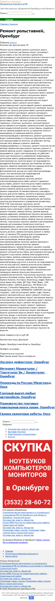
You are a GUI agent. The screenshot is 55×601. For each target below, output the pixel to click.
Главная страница (9, 24)
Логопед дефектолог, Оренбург (24, 362)
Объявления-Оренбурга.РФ (14, 4)
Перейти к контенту (10, 1)
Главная (9, 19)
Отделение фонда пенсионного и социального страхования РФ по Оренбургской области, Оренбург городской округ (26, 515)
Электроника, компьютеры (22, 434)
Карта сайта (11, 556)
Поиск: (3, 13)
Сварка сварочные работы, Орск (25, 414)
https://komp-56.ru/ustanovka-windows (26, 541)
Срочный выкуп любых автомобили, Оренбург (18, 395)
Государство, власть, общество (23, 429)
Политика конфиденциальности (21, 553)
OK (31, 598)
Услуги (13, 42)
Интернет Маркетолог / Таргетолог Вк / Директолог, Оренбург (22, 372)
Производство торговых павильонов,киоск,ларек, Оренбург (27, 405)
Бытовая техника (16, 431)
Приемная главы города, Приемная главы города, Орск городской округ (24, 531)
